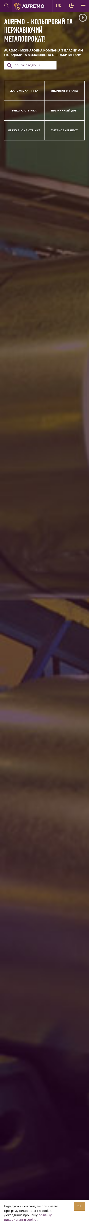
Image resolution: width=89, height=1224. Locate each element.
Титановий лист (64, 130)
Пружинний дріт (64, 110)
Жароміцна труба (24, 90)
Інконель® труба (64, 90)
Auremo (29, 6)
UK (58, 5)
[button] (83, 18)
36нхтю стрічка (24, 110)
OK (79, 1206)
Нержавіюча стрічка (24, 130)
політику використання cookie (28, 1217)
